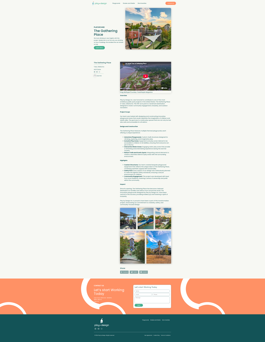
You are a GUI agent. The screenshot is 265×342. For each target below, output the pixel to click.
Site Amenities (142, 3)
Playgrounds (116, 3)
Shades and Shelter (129, 3)
